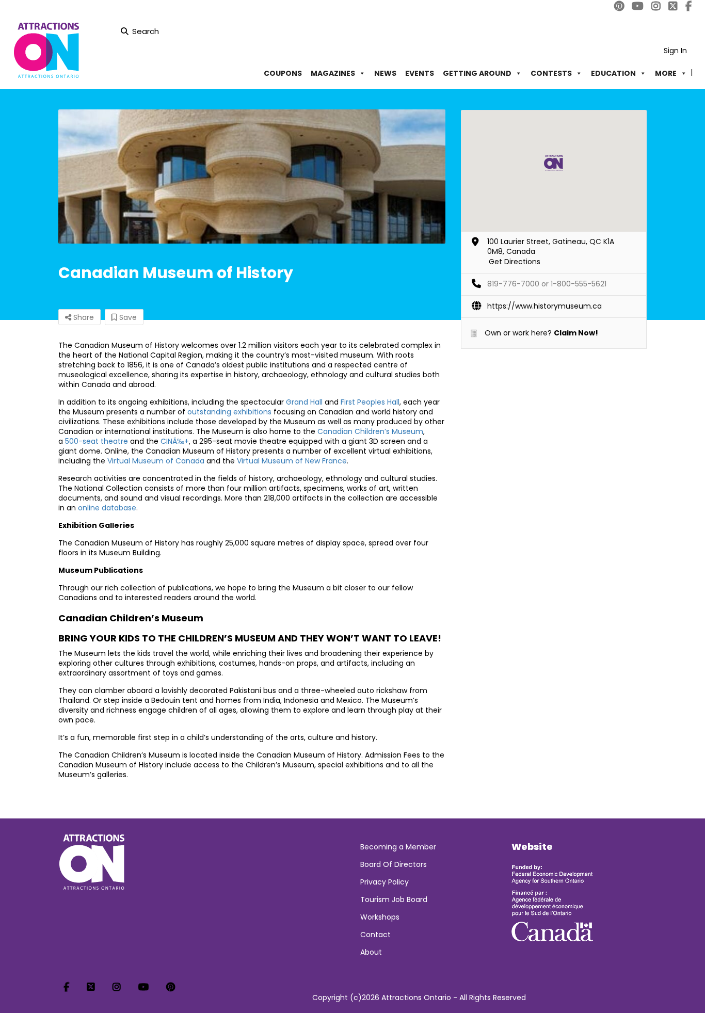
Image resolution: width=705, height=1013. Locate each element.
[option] (251, 176)
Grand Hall (304, 402)
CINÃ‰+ (175, 441)
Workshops (379, 917)
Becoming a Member (398, 847)
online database (107, 508)
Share (82, 317)
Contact (375, 934)
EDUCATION (613, 73)
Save (127, 317)
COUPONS (283, 73)
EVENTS (419, 73)
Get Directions (514, 261)
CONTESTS (551, 73)
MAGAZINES (333, 73)
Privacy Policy (384, 882)
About (371, 952)
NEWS (385, 73)
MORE (666, 73)
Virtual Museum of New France (292, 461)
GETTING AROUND (477, 73)
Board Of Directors (393, 864)
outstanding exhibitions (229, 412)
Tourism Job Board (393, 899)
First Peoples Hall (370, 402)
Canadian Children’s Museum (370, 431)
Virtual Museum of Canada (155, 461)
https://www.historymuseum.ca (544, 306)
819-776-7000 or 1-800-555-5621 (546, 284)
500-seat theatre (96, 441)
